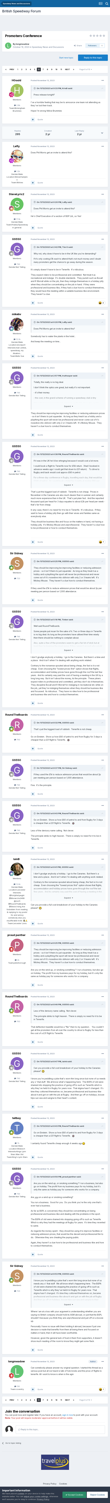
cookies (20, 1493)
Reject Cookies (97, 1495)
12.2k (17, 339)
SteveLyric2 (16, 194)
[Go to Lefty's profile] (17, 156)
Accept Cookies (75, 1495)
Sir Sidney (16, 553)
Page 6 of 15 (85, 69)
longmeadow (22, 44)
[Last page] (74, 69)
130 (18, 1386)
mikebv (16, 314)
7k (18, 1143)
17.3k (18, 219)
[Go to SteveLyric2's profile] (17, 204)
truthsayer (67, 376)
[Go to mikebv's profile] (17, 324)
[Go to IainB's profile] (17, 869)
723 (18, 578)
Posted (43, 80)
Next (67, 69)
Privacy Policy (49, 1483)
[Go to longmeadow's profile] (8, 45)
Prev (12, 69)
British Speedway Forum (21, 11)
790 (18, 264)
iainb (64, 1061)
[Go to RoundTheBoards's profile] (17, 724)
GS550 (16, 239)
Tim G (65, 247)
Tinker (65, 619)
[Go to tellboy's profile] (17, 1128)
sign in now (67, 1415)
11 (61, 69)
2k (18, 960)
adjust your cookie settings (36, 1496)
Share (78, 45)
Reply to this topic (93, 57)
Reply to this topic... (29, 1429)
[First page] (6, 69)
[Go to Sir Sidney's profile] (17, 563)
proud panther (16, 935)
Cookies (63, 1483)
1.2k (18, 171)
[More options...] (103, 80)
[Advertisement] (55, 23)
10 (56, 69)
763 (18, 739)
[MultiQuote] (33, 120)
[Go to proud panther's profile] (17, 945)
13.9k (17, 884)
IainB (16, 859)
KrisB (64, 88)
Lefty (16, 146)
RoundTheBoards (70, 454)
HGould (16, 80)
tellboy (16, 1118)
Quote (40, 119)
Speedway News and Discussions (48, 47)
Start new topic (66, 57)
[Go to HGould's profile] (17, 90)
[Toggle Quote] (35, 88)
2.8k (18, 105)
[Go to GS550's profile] (17, 249)
